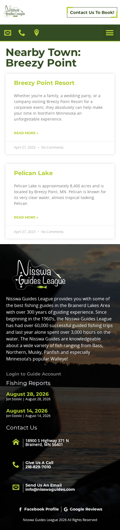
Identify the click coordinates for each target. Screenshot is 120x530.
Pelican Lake (33, 173)
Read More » (26, 133)
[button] (109, 32)
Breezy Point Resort (44, 82)
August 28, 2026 (27, 394)
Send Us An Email (50, 487)
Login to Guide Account (33, 374)
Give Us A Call (39, 464)
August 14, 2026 (26, 411)
